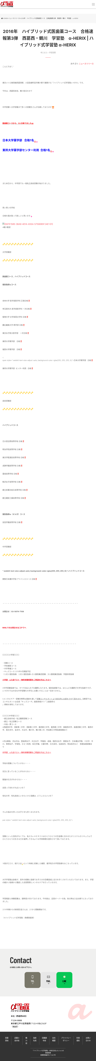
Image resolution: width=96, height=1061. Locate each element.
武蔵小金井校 (16, 1039)
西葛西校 (6, 1039)
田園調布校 (44, 1039)
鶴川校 (26, 1040)
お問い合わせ (88, 1039)
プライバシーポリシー (66, 1039)
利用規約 (78, 1039)
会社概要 (53, 1039)
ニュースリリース (86, 64)
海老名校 (34, 1039)
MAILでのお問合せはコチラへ (14, 628)
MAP (15, 1026)
